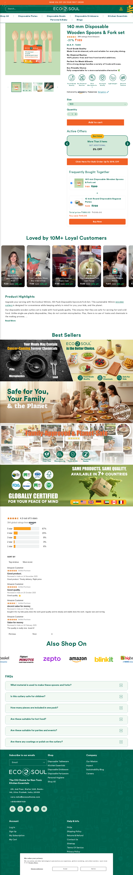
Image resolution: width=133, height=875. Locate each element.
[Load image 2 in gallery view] (27, 87)
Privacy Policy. (33, 862)
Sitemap (71, 844)
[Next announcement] (128, 2)
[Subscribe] (44, 762)
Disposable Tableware (58, 761)
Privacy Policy (73, 852)
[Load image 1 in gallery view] (16, 87)
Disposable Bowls (56, 16)
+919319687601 (18, 802)
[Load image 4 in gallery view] (49, 87)
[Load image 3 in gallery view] (38, 87)
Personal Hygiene (56, 778)
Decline (93, 869)
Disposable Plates (27, 16)
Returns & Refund (75, 835)
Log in (12, 827)
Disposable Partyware (58, 774)
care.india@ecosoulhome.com (25, 797)
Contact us (72, 840)
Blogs (80, 20)
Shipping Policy (74, 831)
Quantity (72, 109)
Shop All (4, 16)
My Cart (13, 840)
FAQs (69, 827)
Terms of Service (75, 848)
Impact (89, 765)
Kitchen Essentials (117, 16)
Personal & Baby (58, 20)
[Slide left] (8, 87)
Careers (90, 774)
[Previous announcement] (5, 2)
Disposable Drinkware (86, 16)
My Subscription (17, 835)
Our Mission (92, 761)
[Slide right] (57, 87)
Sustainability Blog (95, 770)
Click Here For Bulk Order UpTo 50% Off (97, 162)
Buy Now (97, 222)
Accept (65, 869)
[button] (128, 9)
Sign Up (12, 831)
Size (69, 99)
